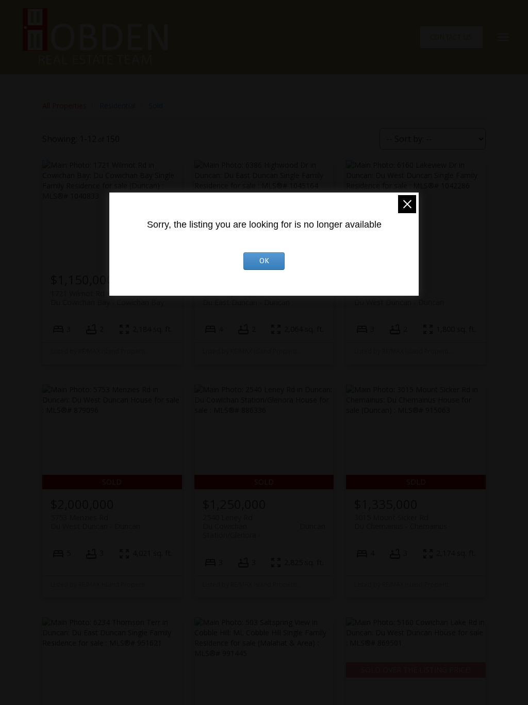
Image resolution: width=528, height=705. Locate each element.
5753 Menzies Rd (95, 521)
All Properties (64, 105)
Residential (118, 105)
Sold (155, 105)
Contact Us (451, 37)
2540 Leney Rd (264, 521)
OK (264, 261)
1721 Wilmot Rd (107, 298)
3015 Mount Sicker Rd (400, 521)
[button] (451, 37)
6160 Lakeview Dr (399, 298)
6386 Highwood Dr (246, 298)
